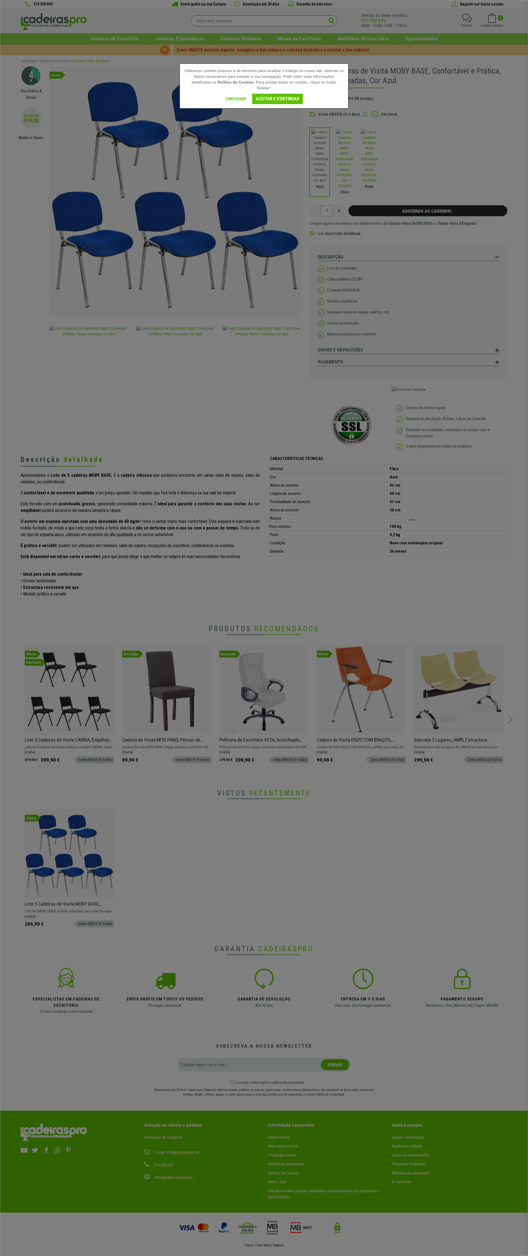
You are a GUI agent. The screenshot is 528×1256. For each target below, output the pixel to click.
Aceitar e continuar (277, 98)
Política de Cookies (236, 82)
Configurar (236, 98)
